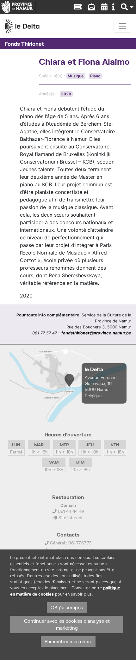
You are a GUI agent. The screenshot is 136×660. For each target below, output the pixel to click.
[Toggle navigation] (122, 26)
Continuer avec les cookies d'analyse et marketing (67, 624)
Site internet (70, 517)
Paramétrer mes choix (68, 641)
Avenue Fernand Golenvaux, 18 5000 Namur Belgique (101, 386)
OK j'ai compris (67, 607)
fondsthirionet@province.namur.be (96, 333)
